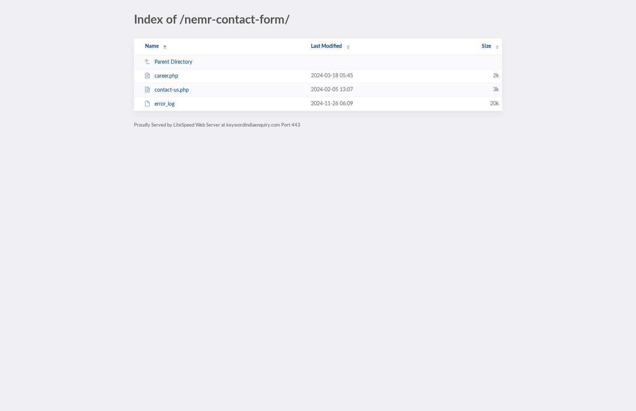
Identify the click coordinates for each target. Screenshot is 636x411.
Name (152, 46)
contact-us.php (172, 90)
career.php (166, 76)
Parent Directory (173, 62)
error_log (164, 104)
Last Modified (326, 46)
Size (486, 46)
